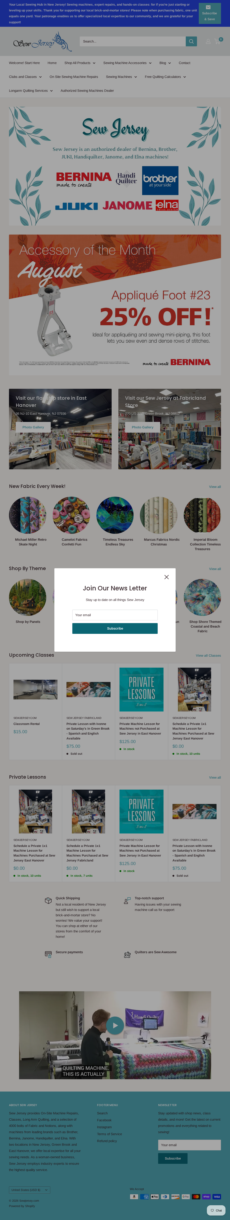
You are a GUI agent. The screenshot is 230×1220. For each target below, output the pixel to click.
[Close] (166, 577)
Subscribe (115, 628)
